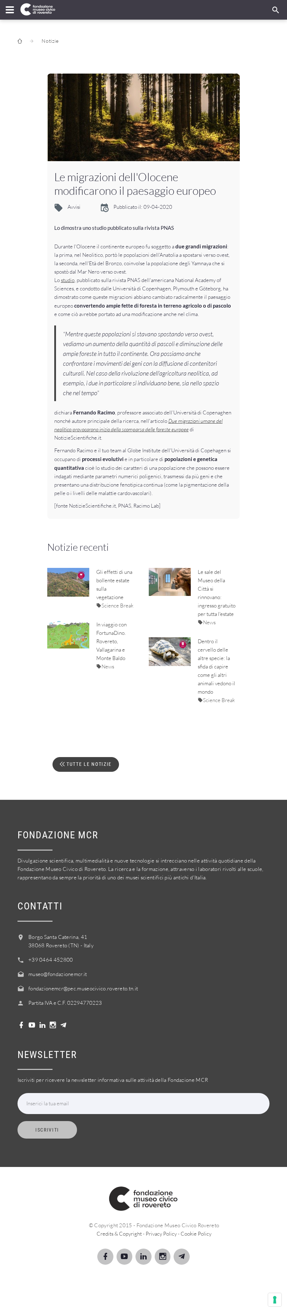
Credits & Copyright (119, 1233)
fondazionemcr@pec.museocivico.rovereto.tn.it (83, 988)
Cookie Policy (196, 1233)
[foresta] (143, 117)
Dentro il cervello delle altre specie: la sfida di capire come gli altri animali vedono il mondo (216, 666)
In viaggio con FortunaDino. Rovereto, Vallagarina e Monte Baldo (111, 641)
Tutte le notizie (88, 764)
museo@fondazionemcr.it (57, 974)
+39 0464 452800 (50, 959)
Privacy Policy (161, 1233)
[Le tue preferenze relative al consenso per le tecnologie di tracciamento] (274, 1299)
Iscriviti (47, 1130)
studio (68, 280)
